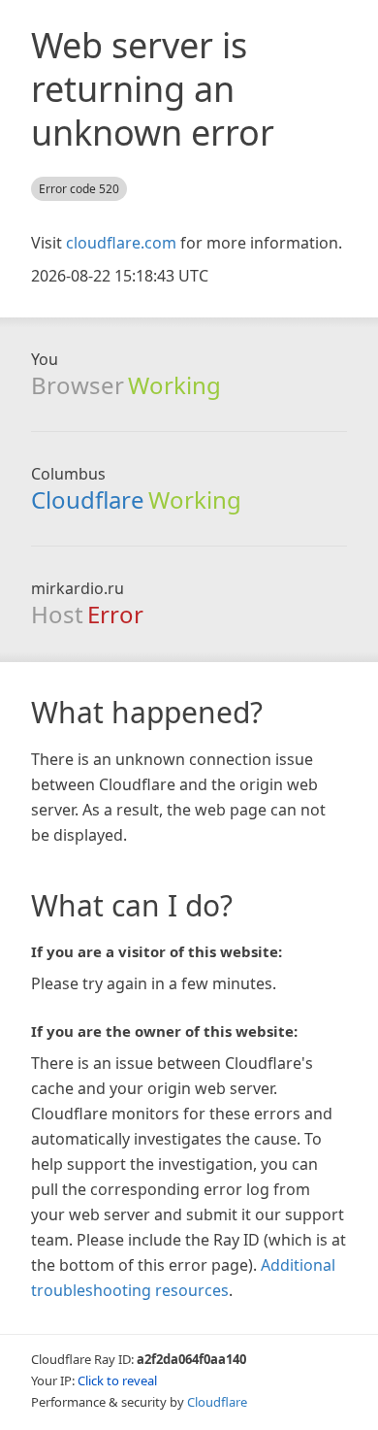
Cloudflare (87, 499)
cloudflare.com (121, 242)
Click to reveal (117, 1380)
